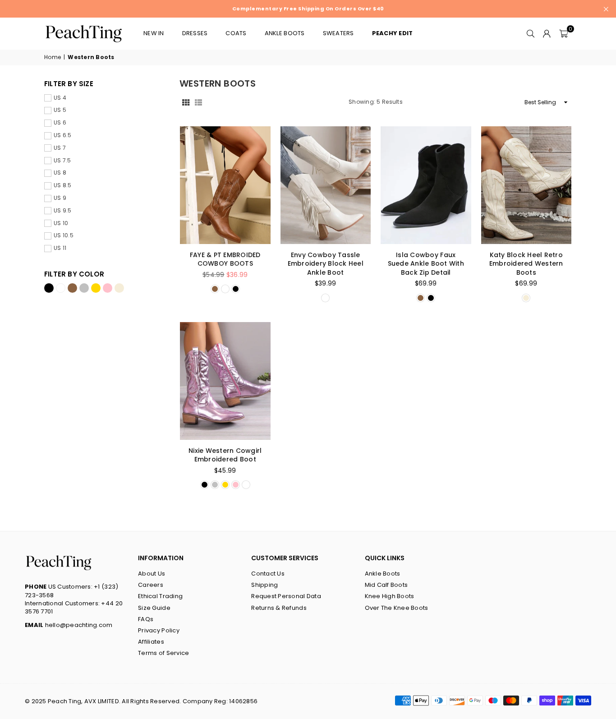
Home (52, 57)
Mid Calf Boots (386, 585)
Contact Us (268, 573)
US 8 (60, 172)
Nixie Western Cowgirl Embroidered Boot (225, 455)
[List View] (198, 102)
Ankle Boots (382, 573)
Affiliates (151, 641)
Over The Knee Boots (396, 608)
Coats (235, 33)
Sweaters (338, 33)
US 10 (61, 223)
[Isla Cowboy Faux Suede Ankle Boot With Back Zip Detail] (426, 185)
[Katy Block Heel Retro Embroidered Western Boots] (526, 185)
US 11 (60, 248)
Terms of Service (163, 653)
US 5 (60, 110)
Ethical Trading (160, 596)
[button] (563, 33)
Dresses (195, 33)
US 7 (60, 148)
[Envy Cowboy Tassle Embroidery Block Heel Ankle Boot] (325, 185)
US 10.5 (64, 235)
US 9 (60, 198)
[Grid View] (185, 102)
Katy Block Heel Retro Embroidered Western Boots (526, 263)
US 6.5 (63, 135)
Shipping (264, 585)
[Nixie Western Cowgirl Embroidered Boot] (225, 381)
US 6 (60, 122)
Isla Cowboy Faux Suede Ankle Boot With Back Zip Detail (426, 263)
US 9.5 (63, 210)
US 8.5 (63, 185)
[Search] (531, 33)
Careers (150, 585)
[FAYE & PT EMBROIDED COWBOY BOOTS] (225, 185)
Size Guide (154, 608)
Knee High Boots (389, 596)
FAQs (145, 619)
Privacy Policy (158, 630)
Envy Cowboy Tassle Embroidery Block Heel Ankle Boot (325, 263)
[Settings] (547, 33)
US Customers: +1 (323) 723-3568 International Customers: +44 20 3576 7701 (74, 599)
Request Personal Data (286, 596)
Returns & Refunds (278, 608)
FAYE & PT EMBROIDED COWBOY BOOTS (225, 259)
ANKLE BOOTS (285, 33)
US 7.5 (62, 160)
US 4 (60, 97)
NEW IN (153, 33)
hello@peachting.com (69, 625)
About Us (151, 573)
